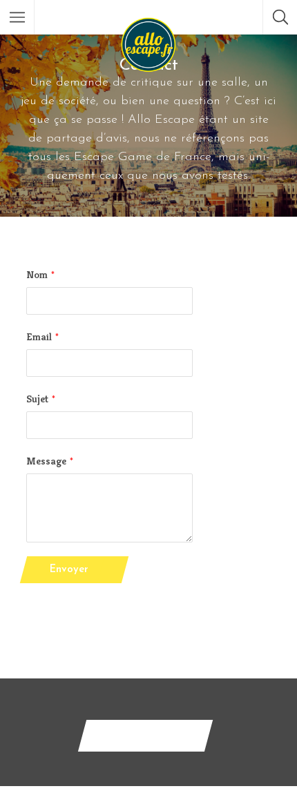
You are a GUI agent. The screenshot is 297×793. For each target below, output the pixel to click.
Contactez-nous (145, 735)
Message (46, 460)
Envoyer (69, 570)
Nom (37, 274)
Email (39, 336)
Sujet (37, 398)
